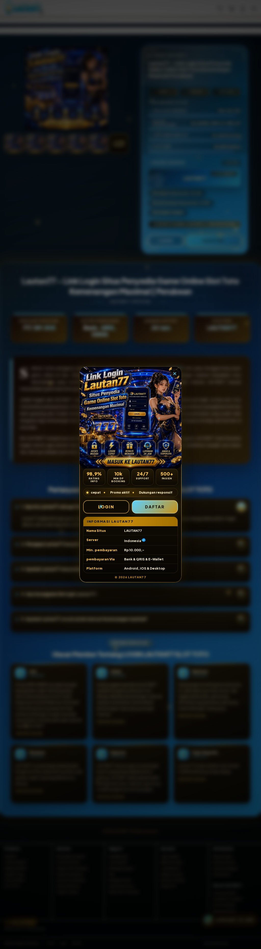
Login (106, 506)
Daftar (155, 506)
